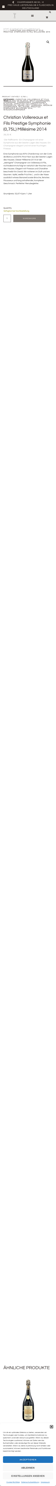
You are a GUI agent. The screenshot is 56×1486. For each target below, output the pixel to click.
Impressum (45, 1482)
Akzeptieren (28, 1459)
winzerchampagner (14, 110)
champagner (24, 102)
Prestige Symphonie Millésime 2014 (22, 107)
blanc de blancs (18, 101)
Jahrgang (36, 105)
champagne (9, 102)
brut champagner (40, 101)
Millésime (24, 107)
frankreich (9, 105)
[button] (51, 1426)
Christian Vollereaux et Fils (21, 29)
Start (6, 29)
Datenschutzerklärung (30, 1482)
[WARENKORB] (47, 17)
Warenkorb (29, 218)
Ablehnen (28, 1467)
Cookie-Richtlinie (13, 1482)
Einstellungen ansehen (28, 1476)
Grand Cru (24, 105)
